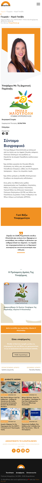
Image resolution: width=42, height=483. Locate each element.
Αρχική (3, 11)
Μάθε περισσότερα (21, 355)
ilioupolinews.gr (13, 23)
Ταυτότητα (10, 473)
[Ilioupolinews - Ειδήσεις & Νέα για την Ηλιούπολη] (6, 4)
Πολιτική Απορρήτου (8, 476)
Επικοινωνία (31, 473)
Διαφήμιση (20, 473)
